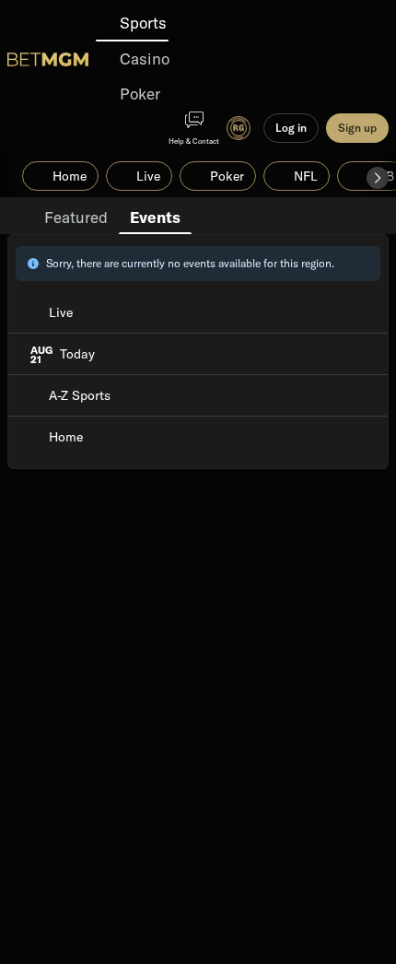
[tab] (76, 215)
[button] (378, 178)
